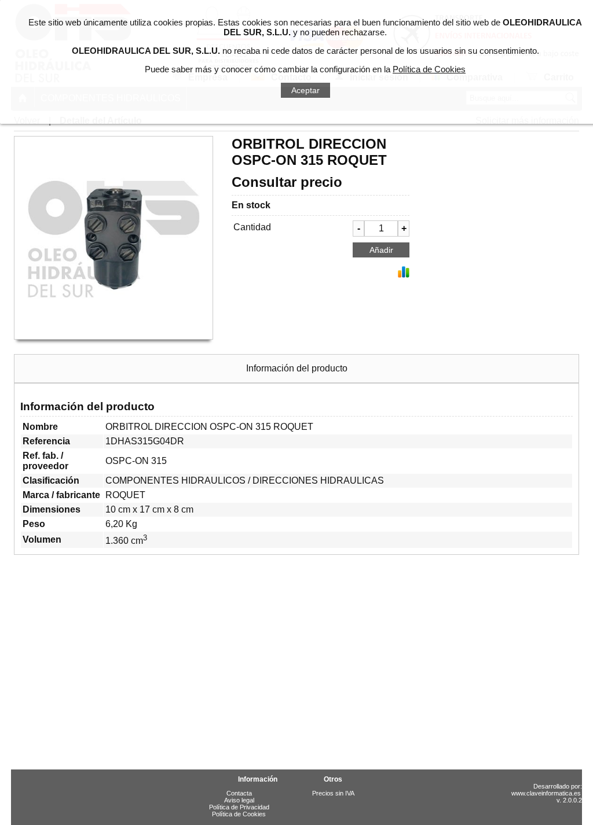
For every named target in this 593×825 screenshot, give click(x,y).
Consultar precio (287, 182)
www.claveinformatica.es (546, 793)
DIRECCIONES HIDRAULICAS (318, 480)
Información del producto (296, 368)
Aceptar (305, 90)
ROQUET (125, 495)
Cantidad (252, 227)
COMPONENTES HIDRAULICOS (175, 480)
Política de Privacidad (239, 807)
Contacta (239, 793)
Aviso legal (239, 800)
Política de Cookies (239, 814)
